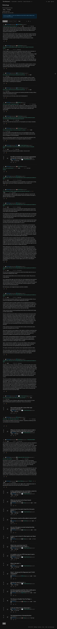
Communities (14, 1)
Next (4, 623)
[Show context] (19, 26)
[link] (20, 26)
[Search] (46, 1)
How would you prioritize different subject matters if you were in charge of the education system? (18, 48)
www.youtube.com (13, 600)
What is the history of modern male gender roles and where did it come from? (16, 191)
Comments (10, 21)
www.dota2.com (13, 574)
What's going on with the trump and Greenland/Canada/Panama (14, 89)
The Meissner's (6, 1)
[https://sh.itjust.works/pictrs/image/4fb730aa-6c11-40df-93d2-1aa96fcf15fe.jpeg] (7, 565)
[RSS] (30, 21)
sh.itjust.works (12, 564)
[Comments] (7, 158)
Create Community (26, 1)
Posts (15, 21)
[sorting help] (28, 21)
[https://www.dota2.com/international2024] (7, 574)
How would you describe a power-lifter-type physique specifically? (14, 397)
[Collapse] (4, 24)
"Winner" (30, 481)
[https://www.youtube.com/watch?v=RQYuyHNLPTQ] (7, 617)
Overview (5, 21)
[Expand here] (7, 600)
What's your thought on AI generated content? (11, 104)
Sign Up (52, 1)
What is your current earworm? (8, 168)
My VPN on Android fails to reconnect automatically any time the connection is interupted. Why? (18, 147)
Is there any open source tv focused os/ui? (10, 26)
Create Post (20, 1)
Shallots (4, 169)
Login (49, 1)
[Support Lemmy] (32, 1)
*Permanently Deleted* (31, 439)
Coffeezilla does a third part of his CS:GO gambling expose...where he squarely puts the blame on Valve (19, 178)
